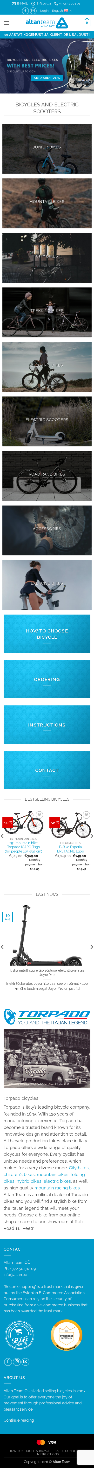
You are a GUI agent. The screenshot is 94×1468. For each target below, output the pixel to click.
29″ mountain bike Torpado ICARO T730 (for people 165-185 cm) (23, 847)
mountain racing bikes (57, 1187)
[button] (44, 10)
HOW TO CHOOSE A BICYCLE (30, 1451)
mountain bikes (52, 1174)
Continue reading (19, 1420)
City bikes (79, 1167)
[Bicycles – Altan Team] (47, 23)
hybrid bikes (29, 1181)
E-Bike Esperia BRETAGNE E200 (70, 849)
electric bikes (57, 1181)
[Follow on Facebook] (25, 10)
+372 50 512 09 (23, 1268)
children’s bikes (19, 1174)
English (57, 10)
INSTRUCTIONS (47, 1454)
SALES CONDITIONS (69, 1451)
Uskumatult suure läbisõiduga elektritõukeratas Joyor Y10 (47, 972)
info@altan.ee (15, 1274)
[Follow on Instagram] (33, 10)
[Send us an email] (25, 1362)
